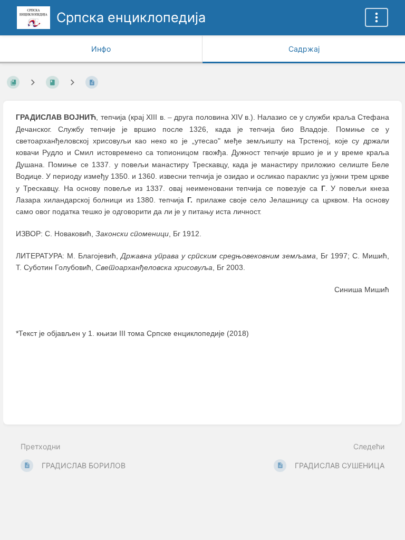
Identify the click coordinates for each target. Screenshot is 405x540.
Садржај (304, 48)
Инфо (101, 48)
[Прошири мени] (376, 17)
